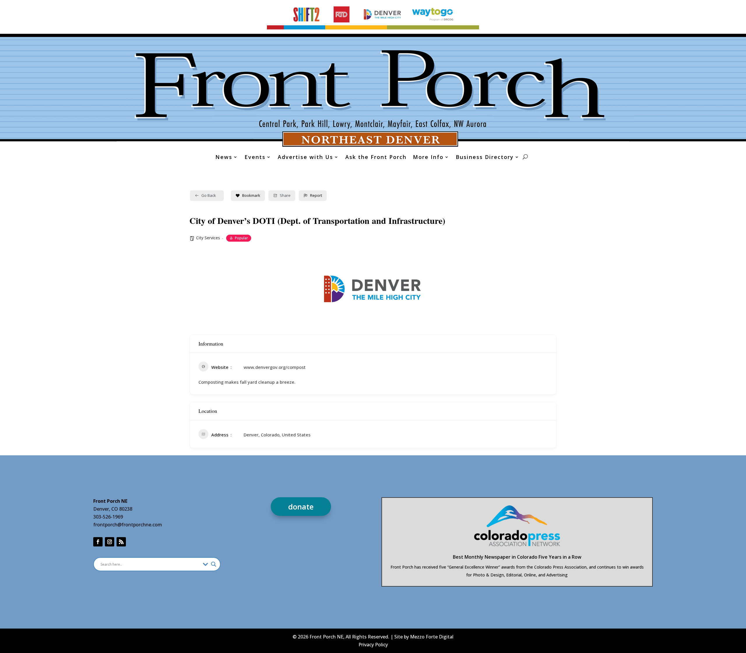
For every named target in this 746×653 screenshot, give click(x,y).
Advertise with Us (305, 157)
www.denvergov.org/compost (275, 367)
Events (254, 157)
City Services (208, 237)
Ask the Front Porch (376, 157)
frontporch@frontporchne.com (127, 524)
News (223, 157)
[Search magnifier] (214, 564)
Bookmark (251, 195)
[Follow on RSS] (121, 541)
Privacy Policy (373, 644)
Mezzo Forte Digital (431, 636)
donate (301, 506)
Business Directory (485, 157)
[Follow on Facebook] (98, 541)
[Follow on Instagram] (109, 541)
